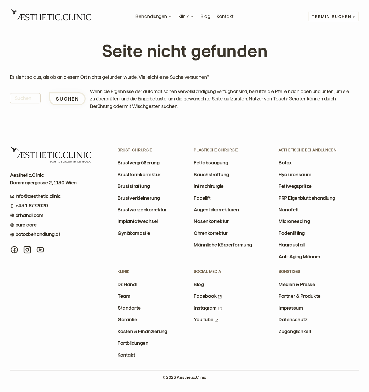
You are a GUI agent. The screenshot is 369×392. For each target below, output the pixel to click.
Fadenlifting (291, 233)
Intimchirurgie (208, 186)
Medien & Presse (297, 284)
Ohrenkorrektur (210, 233)
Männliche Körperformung (223, 245)
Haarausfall (291, 245)
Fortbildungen (133, 343)
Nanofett (289, 210)
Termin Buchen (331, 16)
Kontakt (225, 16)
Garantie (127, 319)
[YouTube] (40, 249)
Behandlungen (151, 16)
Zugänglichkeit (295, 331)
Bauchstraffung (211, 174)
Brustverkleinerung (139, 198)
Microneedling (294, 221)
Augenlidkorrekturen (216, 210)
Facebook (205, 296)
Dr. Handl (127, 284)
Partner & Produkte (299, 296)
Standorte (129, 308)
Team (124, 296)
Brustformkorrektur (139, 174)
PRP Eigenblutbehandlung (307, 198)
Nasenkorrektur (211, 221)
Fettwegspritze (295, 186)
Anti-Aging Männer (299, 257)
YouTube (203, 319)
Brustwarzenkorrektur (142, 210)
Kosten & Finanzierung (142, 331)
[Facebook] (14, 249)
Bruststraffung (134, 186)
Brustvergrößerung (138, 163)
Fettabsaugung (211, 163)
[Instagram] (27, 249)
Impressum (291, 308)
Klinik (184, 16)
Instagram (205, 308)
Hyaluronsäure (295, 174)
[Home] (50, 16)
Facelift (202, 198)
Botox (285, 163)
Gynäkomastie (134, 233)
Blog (205, 16)
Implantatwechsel (137, 221)
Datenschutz (293, 319)
